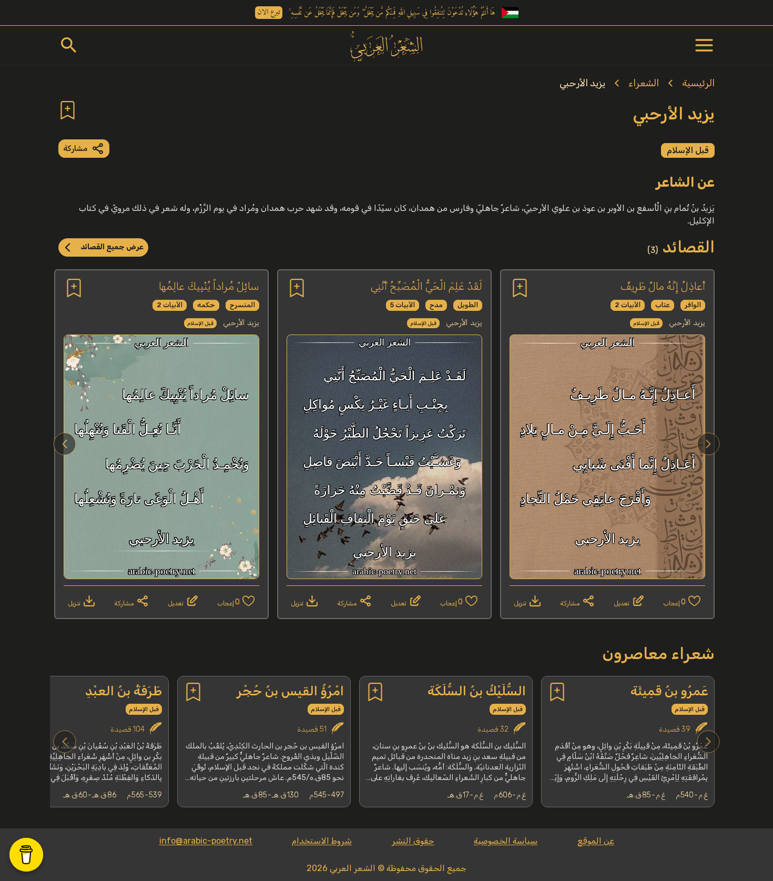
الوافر (693, 305)
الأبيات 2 (627, 305)
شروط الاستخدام (322, 841)
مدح (436, 305)
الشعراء (643, 83)
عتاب (662, 305)
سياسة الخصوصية (505, 841)
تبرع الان (268, 12)
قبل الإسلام (688, 150)
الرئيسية (698, 83)
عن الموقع (595, 841)
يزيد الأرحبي (582, 83)
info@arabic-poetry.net (205, 841)
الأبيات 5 (402, 305)
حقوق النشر (413, 841)
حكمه (206, 305)
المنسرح (242, 305)
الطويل (467, 305)
